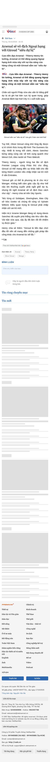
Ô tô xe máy (7, 634)
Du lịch (29, 634)
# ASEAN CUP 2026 (26, 32)
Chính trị (30, 605)
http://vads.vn (15, 742)
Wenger (21, 256)
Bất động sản (7, 638)
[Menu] (3, 31)
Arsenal (17, 252)
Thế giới (29, 619)
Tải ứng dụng (9, 751)
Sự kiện (37, 678)
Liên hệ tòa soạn (9, 699)
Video (28, 662)
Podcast (29, 667)
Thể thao (8, 38)
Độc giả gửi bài (25, 751)
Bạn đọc (29, 638)
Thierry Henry (29, 252)
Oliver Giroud (9, 256)
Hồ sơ (28, 658)
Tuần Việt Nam (8, 643)
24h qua (5, 672)
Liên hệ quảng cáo (10, 726)
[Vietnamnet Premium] (8, 606)
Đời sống (5, 624)
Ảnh (3, 662)
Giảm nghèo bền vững (11, 648)
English (5, 658)
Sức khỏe (5, 629)
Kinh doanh (31, 609)
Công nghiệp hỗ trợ (34, 643)
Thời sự (5, 609)
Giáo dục (5, 619)
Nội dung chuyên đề (34, 653)
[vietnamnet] (11, 33)
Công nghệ (30, 629)
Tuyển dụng (41, 751)
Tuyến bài (13, 678)
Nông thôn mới (32, 648)
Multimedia (7, 667)
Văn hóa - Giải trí (33, 624)
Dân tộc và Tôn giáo (10, 614)
